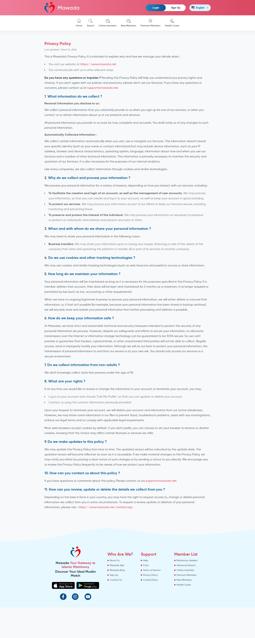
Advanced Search (186, 565)
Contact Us (116, 579)
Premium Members (150, 25)
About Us (115, 560)
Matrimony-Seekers (186, 560)
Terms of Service (152, 570)
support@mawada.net (102, 87)
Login (155, 7)
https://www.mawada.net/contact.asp (106, 507)
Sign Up (175, 7)
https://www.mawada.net (98, 64)
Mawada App (117, 565)
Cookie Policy (150, 579)
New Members (128, 25)
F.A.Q (145, 565)
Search (90, 25)
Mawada (69, 7)
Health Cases (172, 25)
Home (79, 25)
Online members (107, 25)
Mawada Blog (117, 570)
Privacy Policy (150, 575)
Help (145, 560)
